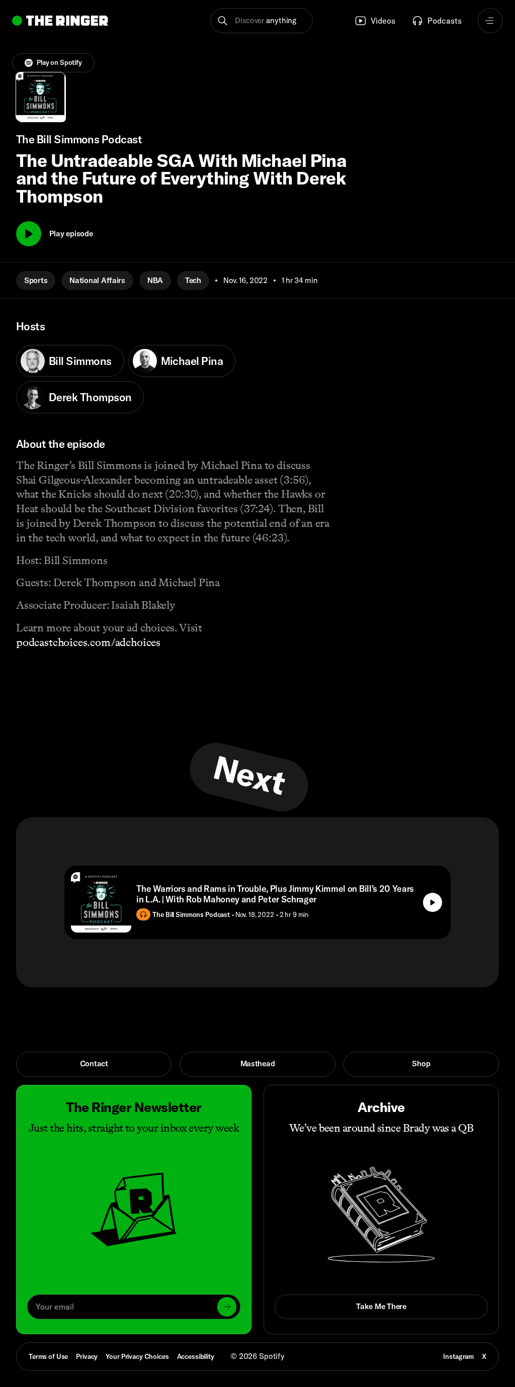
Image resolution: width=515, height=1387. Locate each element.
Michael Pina (192, 361)
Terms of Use (48, 1356)
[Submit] (226, 1306)
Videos (383, 21)
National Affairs (97, 280)
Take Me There (381, 1306)
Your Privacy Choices (137, 1356)
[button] (261, 20)
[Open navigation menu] (490, 20)
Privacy (87, 1356)
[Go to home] (60, 21)
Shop (421, 1063)
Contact (94, 1063)
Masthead (257, 1063)
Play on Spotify (59, 62)
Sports (35, 280)
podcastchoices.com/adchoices (88, 642)
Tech (193, 280)
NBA (155, 280)
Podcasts (444, 21)
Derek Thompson (90, 397)
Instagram (458, 1356)
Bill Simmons (80, 361)
